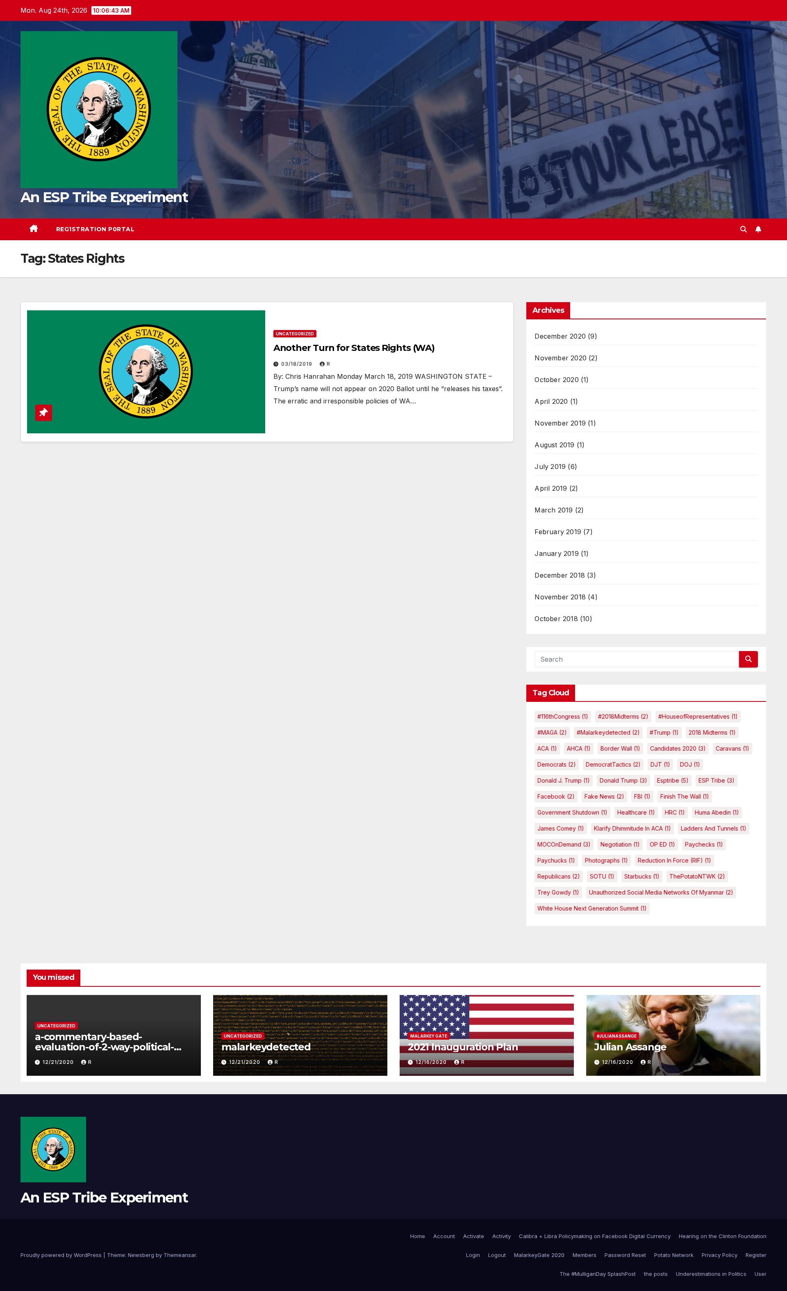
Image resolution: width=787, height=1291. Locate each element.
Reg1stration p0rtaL (95, 229)
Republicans (558, 876)
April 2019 (551, 488)
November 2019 (560, 423)
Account (444, 1236)
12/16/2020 (432, 1062)
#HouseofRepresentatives (698, 716)
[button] (743, 229)
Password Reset (625, 1255)
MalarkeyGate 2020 (539, 1255)
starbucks (642, 876)
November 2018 (560, 597)
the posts (656, 1274)
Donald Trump (623, 780)
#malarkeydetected (608, 732)
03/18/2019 (297, 364)
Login (473, 1255)
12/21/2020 (59, 1062)
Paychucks (556, 860)
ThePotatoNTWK (697, 876)
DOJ (690, 764)
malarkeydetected (266, 1047)
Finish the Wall (684, 796)
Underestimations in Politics (711, 1274)
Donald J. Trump (563, 780)
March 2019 (554, 510)
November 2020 (561, 358)
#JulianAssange (617, 1036)
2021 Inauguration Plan (463, 1047)
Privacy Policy (719, 1255)
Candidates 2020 (678, 748)
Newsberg (141, 1255)
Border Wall (620, 748)
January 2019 (556, 553)
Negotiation (620, 844)
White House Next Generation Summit (592, 908)
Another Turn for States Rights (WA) (354, 347)
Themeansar (180, 1255)
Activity (501, 1236)
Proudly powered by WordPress (61, 1255)
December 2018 (560, 575)
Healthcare (636, 812)
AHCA (579, 748)
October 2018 (556, 619)
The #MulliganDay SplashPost (598, 1274)
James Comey (560, 828)
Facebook (556, 796)
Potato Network (674, 1255)
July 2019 (550, 466)
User (761, 1274)
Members (584, 1255)
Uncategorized (295, 333)
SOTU (602, 876)
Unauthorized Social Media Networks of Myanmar (661, 892)
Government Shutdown (572, 812)
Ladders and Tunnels (713, 828)
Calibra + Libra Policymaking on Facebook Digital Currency (595, 1236)
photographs (606, 860)
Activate (473, 1236)
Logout (497, 1255)
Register (756, 1255)
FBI (642, 796)
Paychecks (704, 844)
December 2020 (560, 336)
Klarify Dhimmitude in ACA (632, 828)
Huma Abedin (717, 812)
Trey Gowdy (558, 892)
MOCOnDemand (564, 844)
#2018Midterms (623, 716)
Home (417, 1236)
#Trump (664, 732)
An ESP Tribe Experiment (104, 197)
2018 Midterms (712, 732)
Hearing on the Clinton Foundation (723, 1236)
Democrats (556, 764)
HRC (675, 812)
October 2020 (556, 380)
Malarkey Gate (428, 1036)
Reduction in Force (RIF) (674, 860)
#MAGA (552, 732)
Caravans (732, 748)
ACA (547, 748)
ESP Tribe (716, 780)
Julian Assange (630, 1047)
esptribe (673, 780)
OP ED (662, 844)
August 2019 (554, 445)
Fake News (604, 796)
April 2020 (551, 401)
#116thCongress (562, 716)
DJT (660, 764)
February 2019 (558, 532)
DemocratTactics (613, 764)
